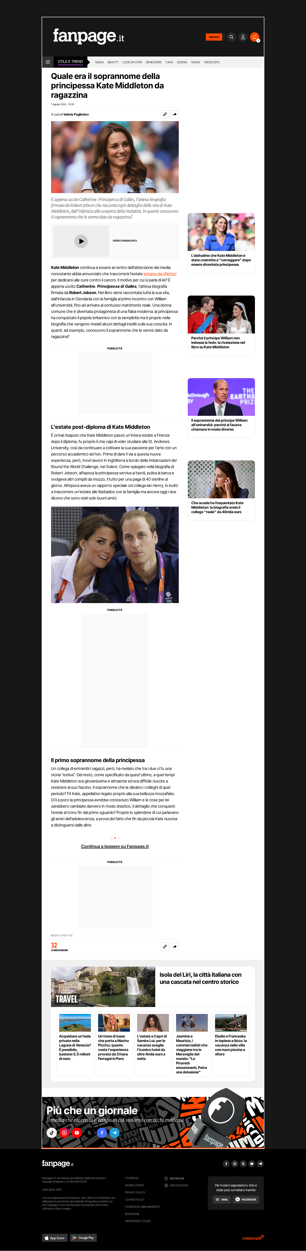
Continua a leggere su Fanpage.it (115, 846)
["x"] (89, 1133)
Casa (169, 62)
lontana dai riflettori (160, 273)
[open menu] (48, 62)
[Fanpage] (57, 1163)
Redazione (132, 1214)
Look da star (132, 62)
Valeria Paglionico (76, 114)
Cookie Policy (134, 1199)
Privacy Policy (135, 1192)
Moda (99, 62)
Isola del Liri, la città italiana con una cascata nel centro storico (200, 978)
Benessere (154, 62)
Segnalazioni (134, 1185)
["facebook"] (102, 1133)
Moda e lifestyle (62, 935)
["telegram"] (114, 1133)
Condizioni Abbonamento (142, 1206)
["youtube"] (77, 1133)
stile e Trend (70, 61)
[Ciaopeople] (253, 1239)
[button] (175, 114)
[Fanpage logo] (83, 37)
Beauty (113, 62)
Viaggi (195, 62)
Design (182, 62)
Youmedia (131, 1178)
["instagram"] (64, 1133)
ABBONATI (214, 37)
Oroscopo (212, 62)
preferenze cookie (138, 1221)
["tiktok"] (52, 1133)
